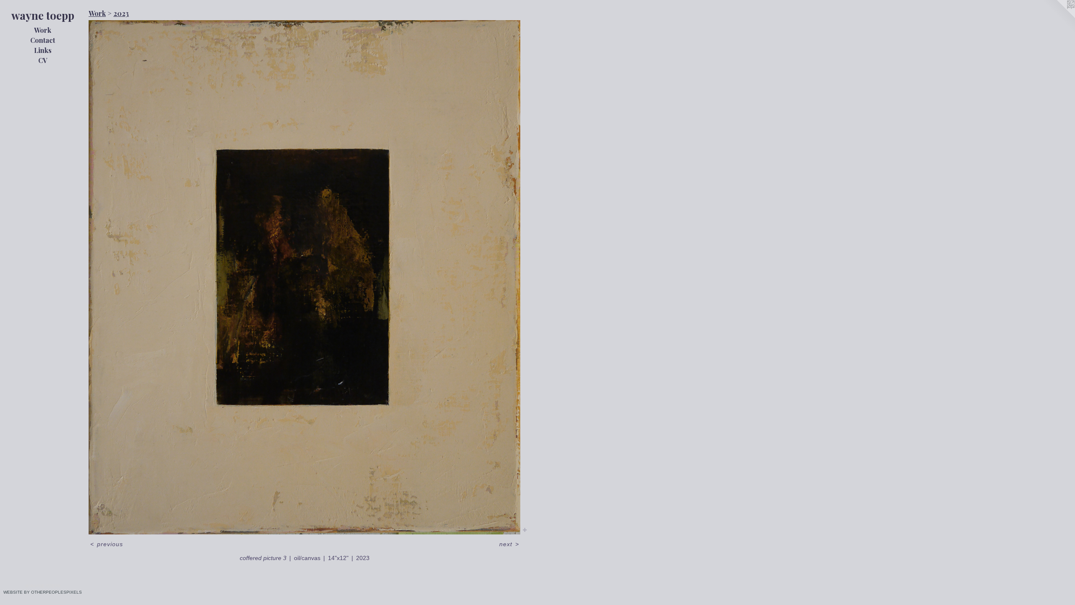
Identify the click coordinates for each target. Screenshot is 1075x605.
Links (43, 50)
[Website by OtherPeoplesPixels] (1058, 17)
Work (42, 30)
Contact (42, 40)
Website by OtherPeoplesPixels (42, 592)
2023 (121, 13)
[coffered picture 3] (304, 277)
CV (42, 60)
